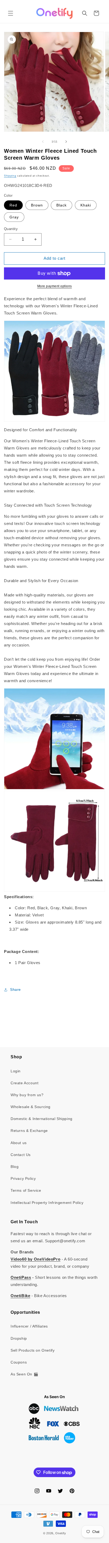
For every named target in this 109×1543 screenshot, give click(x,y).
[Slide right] (66, 141)
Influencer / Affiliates (29, 1326)
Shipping (10, 175)
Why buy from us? (27, 1095)
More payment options (54, 286)
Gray (14, 217)
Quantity (11, 229)
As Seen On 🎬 (24, 1374)
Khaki (85, 205)
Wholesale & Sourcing (31, 1107)
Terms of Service (26, 1190)
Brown (37, 205)
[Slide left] (43, 141)
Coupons (19, 1362)
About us (19, 1143)
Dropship (19, 1338)
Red (13, 205)
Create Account (24, 1083)
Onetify (60, 1533)
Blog (15, 1166)
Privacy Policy (23, 1178)
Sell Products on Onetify (32, 1350)
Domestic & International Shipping (41, 1119)
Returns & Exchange (29, 1130)
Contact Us (21, 1155)
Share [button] (15, 989)
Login (16, 1071)
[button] (10, 13)
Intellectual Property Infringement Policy (47, 1202)
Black (61, 205)
